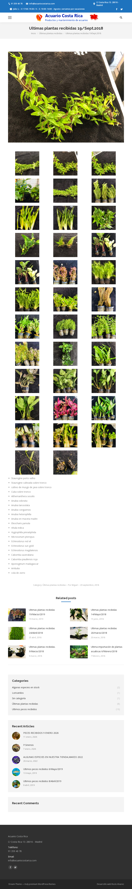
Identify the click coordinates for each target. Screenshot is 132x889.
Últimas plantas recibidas (50, 33)
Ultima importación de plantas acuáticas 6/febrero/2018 (106, 649)
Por (73, 585)
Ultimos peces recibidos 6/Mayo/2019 (43, 769)
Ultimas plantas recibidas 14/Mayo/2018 (104, 612)
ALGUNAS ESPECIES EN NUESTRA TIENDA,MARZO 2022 (53, 757)
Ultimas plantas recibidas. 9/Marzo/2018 (42, 649)
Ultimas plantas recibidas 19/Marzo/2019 (42, 612)
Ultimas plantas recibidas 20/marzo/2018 (104, 630)
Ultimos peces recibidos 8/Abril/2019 (42, 781)
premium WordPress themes (42, 884)
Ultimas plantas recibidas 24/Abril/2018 (42, 630)
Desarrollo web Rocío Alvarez (110, 884)
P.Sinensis (28, 744)
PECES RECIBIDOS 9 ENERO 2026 (41, 732)
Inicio (33, 33)
